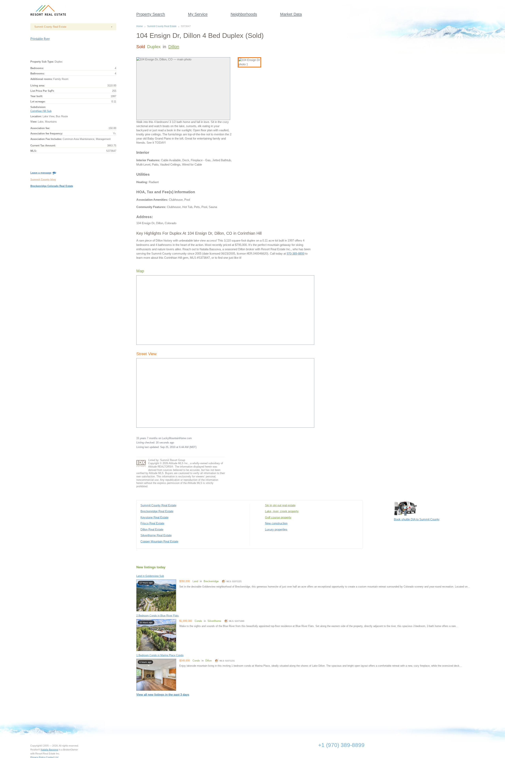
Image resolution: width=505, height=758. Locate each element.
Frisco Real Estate (152, 523)
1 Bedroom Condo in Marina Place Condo (159, 655)
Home (139, 26)
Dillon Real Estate (151, 529)
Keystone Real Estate (154, 517)
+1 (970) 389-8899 (341, 745)
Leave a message (40, 172)
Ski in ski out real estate (280, 505)
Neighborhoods (244, 14)
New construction (276, 523)
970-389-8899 (295, 253)
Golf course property (278, 517)
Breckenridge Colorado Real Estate (51, 186)
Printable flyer (40, 38)
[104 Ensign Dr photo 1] (249, 62)
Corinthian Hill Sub (40, 111)
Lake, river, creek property (282, 511)
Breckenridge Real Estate (156, 511)
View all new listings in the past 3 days (162, 694)
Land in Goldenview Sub (150, 575)
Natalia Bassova (49, 749)
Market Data (291, 14)
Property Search (150, 14)
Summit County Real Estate (162, 26)
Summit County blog (43, 179)
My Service (198, 14)
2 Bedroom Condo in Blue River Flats (157, 615)
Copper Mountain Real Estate (159, 541)
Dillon (173, 46)
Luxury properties (276, 529)
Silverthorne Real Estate (156, 535)
